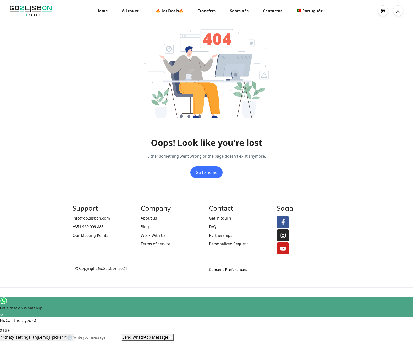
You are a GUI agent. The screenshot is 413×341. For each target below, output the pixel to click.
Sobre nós (239, 10)
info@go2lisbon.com (91, 218)
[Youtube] (283, 248)
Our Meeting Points (90, 235)
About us (149, 218)
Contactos (272, 10)
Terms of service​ (155, 244)
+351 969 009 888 (88, 226)
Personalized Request (228, 244)
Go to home (206, 172)
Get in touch (220, 218)
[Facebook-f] (283, 222)
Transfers (207, 10)
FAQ (212, 226)
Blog (145, 226)
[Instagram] (283, 235)
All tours (130, 10)
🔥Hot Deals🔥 (170, 10)
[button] (383, 11)
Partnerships (220, 235)
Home (102, 10)
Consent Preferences (228, 269)
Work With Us (153, 235)
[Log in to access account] (398, 11)
